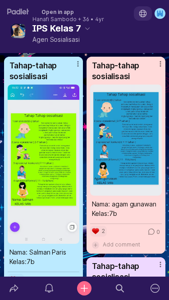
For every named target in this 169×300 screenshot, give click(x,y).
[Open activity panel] (49, 288)
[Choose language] (143, 13)
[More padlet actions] (155, 288)
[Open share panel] (14, 288)
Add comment (121, 244)
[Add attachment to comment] (96, 245)
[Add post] (84, 288)
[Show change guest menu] (160, 13)
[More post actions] (72, 67)
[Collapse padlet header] (87, 28)
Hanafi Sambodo (54, 19)
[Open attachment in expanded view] (43, 164)
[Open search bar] (120, 288)
